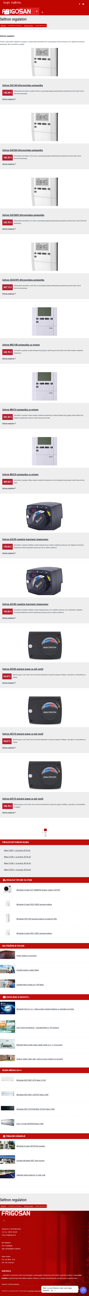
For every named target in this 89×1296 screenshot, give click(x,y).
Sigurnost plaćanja (38, 1291)
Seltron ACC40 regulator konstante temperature (25, 604)
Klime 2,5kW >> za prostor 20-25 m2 (17, 850)
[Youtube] (83, 4)
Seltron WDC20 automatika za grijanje (20, 474)
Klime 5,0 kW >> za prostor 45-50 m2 (17, 870)
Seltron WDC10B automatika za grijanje (21, 344)
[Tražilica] (42, 12)
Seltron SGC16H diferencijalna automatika (22, 85)
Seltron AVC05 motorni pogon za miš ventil (22, 669)
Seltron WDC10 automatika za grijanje (20, 409)
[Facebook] (79, 4)
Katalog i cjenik (28, 25)
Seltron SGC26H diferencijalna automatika (22, 150)
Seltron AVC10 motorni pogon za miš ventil (22, 734)
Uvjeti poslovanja (31, 1291)
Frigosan (3, 25)
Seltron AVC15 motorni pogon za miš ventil (22, 798)
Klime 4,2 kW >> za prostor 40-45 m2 (17, 863)
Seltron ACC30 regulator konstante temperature (25, 539)
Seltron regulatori (7, 36)
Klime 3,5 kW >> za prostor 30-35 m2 (17, 857)
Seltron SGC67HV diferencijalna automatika (23, 280)
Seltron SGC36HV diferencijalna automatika (23, 215)
